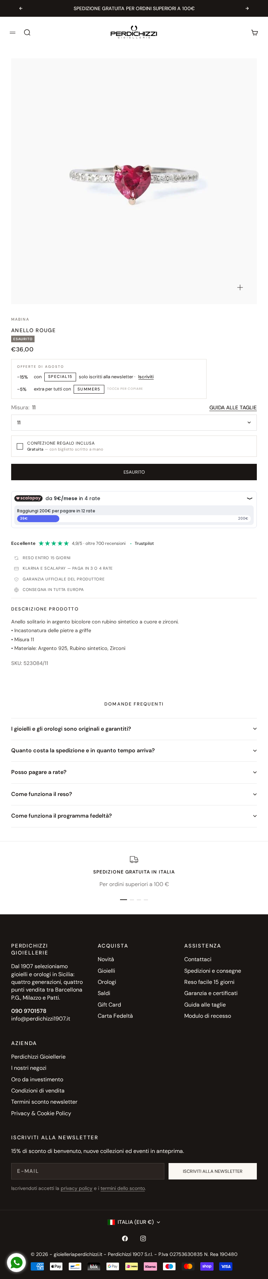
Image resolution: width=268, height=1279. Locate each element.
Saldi (104, 993)
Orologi (107, 982)
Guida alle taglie (233, 407)
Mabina (20, 319)
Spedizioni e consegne (212, 970)
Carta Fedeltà (115, 1015)
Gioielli (106, 970)
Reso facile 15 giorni (209, 982)
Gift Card (109, 1004)
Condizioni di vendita (38, 1090)
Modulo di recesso (207, 1015)
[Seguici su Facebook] (124, 1238)
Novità (106, 959)
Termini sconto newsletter (44, 1101)
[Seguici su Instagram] (143, 1238)
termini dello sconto (122, 1188)
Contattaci (197, 959)
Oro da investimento (37, 1079)
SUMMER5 (88, 389)
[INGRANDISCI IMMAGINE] (240, 287)
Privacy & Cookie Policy (41, 1113)
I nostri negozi (28, 1068)
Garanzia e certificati (211, 993)
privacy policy (76, 1188)
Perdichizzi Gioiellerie (38, 1056)
